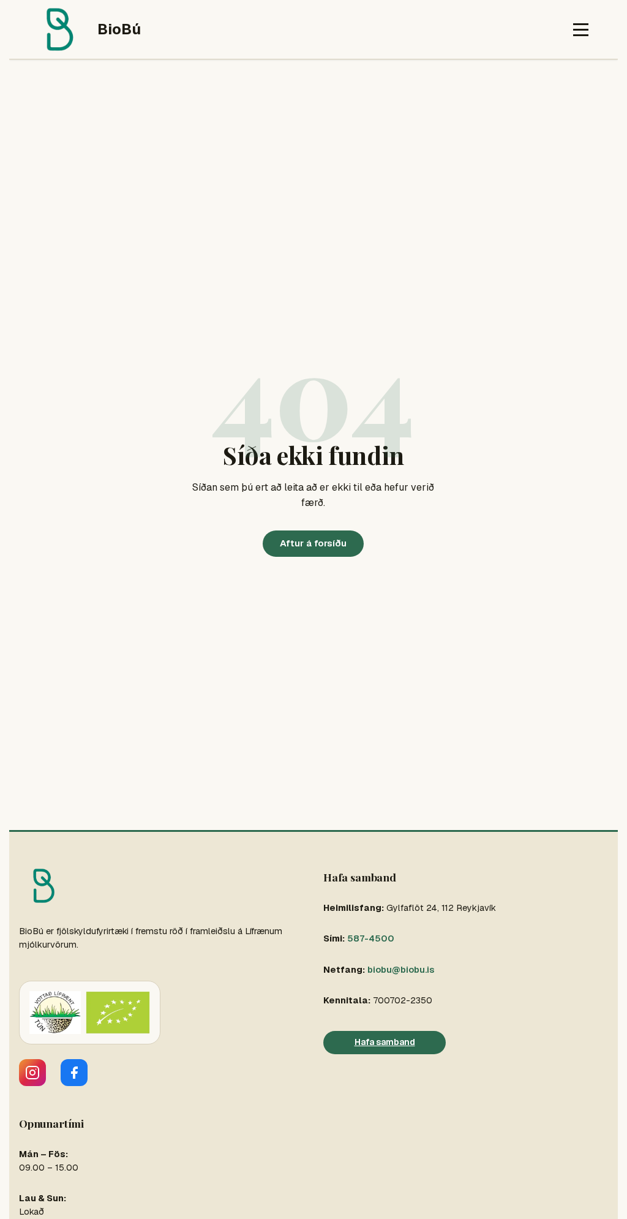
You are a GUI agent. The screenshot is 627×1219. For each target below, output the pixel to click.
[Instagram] (32, 1072)
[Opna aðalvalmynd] (580, 29)
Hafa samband (385, 1041)
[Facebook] (74, 1072)
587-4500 (370, 938)
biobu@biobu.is (400, 969)
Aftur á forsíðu (313, 543)
